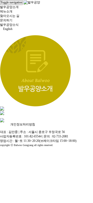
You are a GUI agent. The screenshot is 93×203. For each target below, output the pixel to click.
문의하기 (6, 20)
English (7, 29)
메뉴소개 (6, 11)
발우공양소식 (9, 25)
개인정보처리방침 (22, 124)
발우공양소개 (9, 7)
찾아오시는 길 (9, 16)
